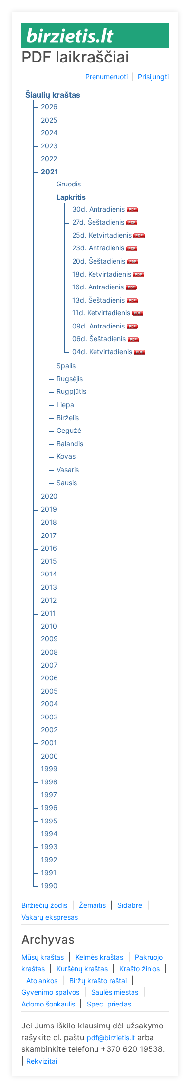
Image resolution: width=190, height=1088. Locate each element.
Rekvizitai (41, 1061)
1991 (49, 872)
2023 (49, 146)
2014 (49, 574)
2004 (49, 703)
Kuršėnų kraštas (83, 969)
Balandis (70, 443)
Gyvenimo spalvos (51, 992)
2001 (49, 743)
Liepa (65, 404)
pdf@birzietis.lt (111, 1037)
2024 (49, 132)
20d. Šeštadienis (99, 261)
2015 (49, 561)
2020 (49, 496)
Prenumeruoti (106, 76)
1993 (49, 846)
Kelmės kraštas (100, 957)
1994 (49, 833)
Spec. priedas (109, 1004)
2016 (49, 548)
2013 (49, 587)
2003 (49, 717)
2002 (49, 729)
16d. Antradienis (99, 287)
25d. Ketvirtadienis (102, 235)
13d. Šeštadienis (99, 300)
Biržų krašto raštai (99, 980)
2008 (49, 652)
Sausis (67, 482)
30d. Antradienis (99, 209)
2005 (49, 691)
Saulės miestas (115, 992)
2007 (49, 665)
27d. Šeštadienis (99, 222)
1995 (49, 821)
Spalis (66, 365)
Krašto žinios (140, 969)
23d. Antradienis (99, 248)
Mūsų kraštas (43, 957)
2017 (49, 535)
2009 (49, 639)
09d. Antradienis (99, 326)
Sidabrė (130, 905)
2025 (49, 120)
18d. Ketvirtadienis (102, 274)
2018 (49, 522)
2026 (49, 107)
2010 (49, 626)
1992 (49, 859)
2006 (49, 678)
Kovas (66, 456)
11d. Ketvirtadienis (102, 312)
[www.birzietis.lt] (70, 35)
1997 (49, 794)
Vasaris (68, 469)
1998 (49, 782)
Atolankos (42, 980)
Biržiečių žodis (45, 905)
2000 (49, 756)
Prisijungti (153, 76)
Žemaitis (93, 905)
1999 (49, 768)
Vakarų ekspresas (49, 917)
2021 (49, 171)
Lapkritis (71, 197)
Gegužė (69, 430)
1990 (49, 886)
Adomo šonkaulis (49, 1004)
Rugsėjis (70, 378)
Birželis (68, 417)
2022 (49, 158)
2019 (49, 509)
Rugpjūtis (71, 391)
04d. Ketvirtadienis (103, 352)
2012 (49, 600)
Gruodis (69, 184)
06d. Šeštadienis (100, 338)
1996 (49, 807)
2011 (48, 613)
